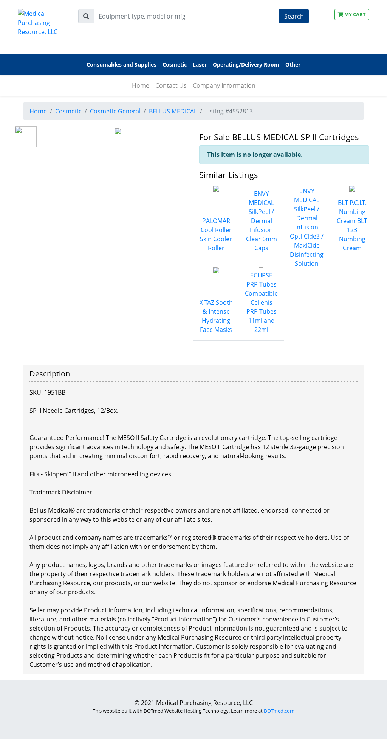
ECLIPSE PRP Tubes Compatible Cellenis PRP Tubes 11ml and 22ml (261, 302)
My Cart (354, 14)
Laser (200, 64)
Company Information (224, 85)
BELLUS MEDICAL (173, 111)
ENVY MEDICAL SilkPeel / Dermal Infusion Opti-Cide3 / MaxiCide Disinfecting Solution (307, 227)
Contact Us (171, 85)
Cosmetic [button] (175, 64)
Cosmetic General (115, 111)
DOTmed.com (279, 710)
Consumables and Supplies (121, 64)
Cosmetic (68, 111)
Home (140, 85)
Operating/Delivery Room (246, 64)
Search (294, 16)
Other (292, 64)
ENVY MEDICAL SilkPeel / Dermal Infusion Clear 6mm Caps (261, 220)
